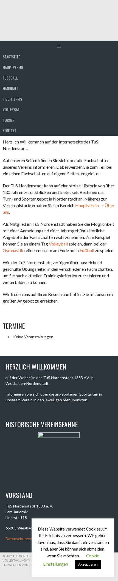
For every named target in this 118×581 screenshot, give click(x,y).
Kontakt (9, 130)
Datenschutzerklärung (24, 538)
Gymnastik (13, 250)
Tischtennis (12, 99)
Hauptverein (13, 67)
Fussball (10, 78)
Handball (10, 88)
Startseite (11, 57)
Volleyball (12, 109)
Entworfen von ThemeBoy (24, 565)
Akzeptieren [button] (88, 564)
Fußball (87, 250)
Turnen (8, 120)
